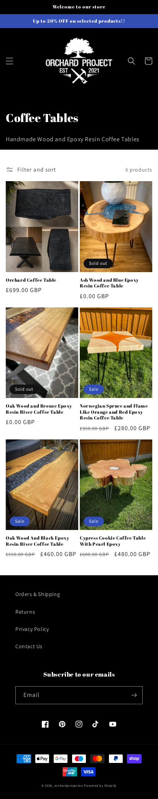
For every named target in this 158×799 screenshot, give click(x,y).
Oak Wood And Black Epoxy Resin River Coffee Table (37, 541)
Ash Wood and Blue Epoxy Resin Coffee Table (109, 283)
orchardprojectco (68, 785)
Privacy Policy (32, 629)
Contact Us (29, 646)
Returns (25, 611)
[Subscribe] (133, 695)
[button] (9, 61)
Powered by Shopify (100, 785)
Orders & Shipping (37, 594)
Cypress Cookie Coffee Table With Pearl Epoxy (113, 541)
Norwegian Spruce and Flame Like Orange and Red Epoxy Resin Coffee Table (114, 412)
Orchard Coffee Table (31, 280)
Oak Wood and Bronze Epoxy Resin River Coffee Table (39, 409)
